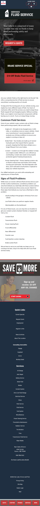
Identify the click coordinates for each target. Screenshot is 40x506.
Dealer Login (20, 488)
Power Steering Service (20, 418)
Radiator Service (20, 426)
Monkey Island (20, 359)
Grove (20, 356)
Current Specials (20, 314)
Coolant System (20, 389)
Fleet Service (20, 404)
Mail (20, 491)
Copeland (20, 352)
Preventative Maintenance (20, 422)
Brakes (20, 385)
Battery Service (20, 378)
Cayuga (20, 348)
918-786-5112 (20, 455)
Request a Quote (13, 43)
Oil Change (20, 370)
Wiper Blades (20, 440)
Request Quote (20, 319)
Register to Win (20, 329)
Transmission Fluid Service (20, 437)
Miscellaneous (20, 415)
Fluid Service (20, 407)
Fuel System (20, 411)
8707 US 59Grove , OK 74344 (20, 450)
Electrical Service (20, 396)
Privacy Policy (20, 480)
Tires (20, 433)
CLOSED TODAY (31, 1)
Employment (20, 323)
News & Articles (20, 334)
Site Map (20, 484)
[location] (34, 3)
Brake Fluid (20, 382)
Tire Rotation (20, 429)
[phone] (28, 3)
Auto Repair (20, 374)
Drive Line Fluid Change (20, 393)
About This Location (20, 338)
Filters (20, 400)
